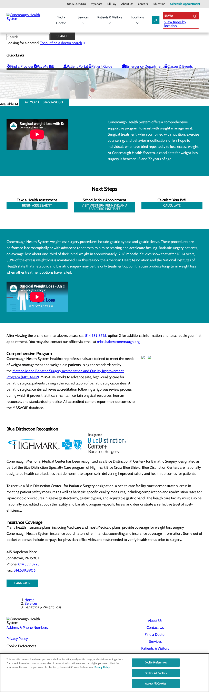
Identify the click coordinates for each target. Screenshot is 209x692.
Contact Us (155, 627)
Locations (137, 17)
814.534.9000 (76, 4)
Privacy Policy (17, 638)
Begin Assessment (37, 205)
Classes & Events (180, 66)
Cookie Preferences (156, 662)
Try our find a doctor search (61, 43)
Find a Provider (21, 66)
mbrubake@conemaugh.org (118, 341)
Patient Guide (101, 66)
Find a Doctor (61, 20)
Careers (143, 4)
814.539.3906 (24, 570)
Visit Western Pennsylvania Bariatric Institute (104, 207)
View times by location (175, 24)
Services (83, 17)
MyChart (96, 4)
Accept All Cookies (155, 683)
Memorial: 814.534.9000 (44, 102)
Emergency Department (145, 66)
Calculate (172, 205)
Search (63, 36)
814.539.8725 (95, 335)
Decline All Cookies (156, 673)
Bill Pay (111, 4)
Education (159, 4)
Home (29, 600)
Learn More (22, 583)
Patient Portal (77, 66)
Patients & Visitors (109, 17)
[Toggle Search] (155, 20)
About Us (127, 4)
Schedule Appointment (185, 4)
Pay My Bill (45, 66)
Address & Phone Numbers (27, 627)
